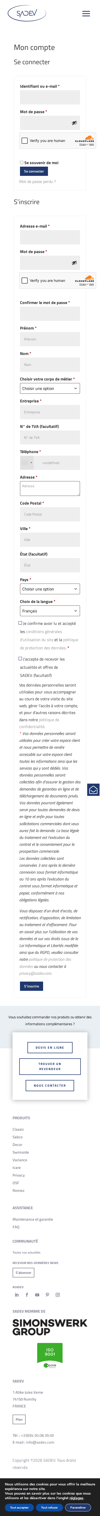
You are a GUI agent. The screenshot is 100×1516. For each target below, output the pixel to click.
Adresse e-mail (44, 226)
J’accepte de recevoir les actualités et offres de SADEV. (42, 667)
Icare (17, 1167)
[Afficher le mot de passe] (74, 123)
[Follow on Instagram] (58, 1295)
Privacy (19, 1175)
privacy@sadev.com (35, 973)
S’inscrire (31, 986)
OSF (16, 1183)
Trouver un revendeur (49, 1066)
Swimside (21, 1152)
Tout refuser (49, 1508)
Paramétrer (78, 1508)
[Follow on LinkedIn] (17, 1295)
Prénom (28, 328)
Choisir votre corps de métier (47, 379)
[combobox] (27, 463)
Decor (17, 1145)
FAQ (16, 1227)
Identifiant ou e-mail (49, 86)
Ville (25, 528)
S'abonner (23, 1272)
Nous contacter (50, 1085)
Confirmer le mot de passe (45, 302)
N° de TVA (39, 426)
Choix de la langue (37, 601)
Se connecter (34, 171)
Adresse (28, 477)
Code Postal (32, 503)
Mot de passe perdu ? (37, 181)
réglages (76, 1498)
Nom (25, 353)
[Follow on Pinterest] (47, 1295)
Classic (18, 1129)
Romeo (18, 1190)
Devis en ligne (50, 1047)
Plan (19, 1419)
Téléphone (30, 452)
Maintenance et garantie (33, 1219)
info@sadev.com (40, 1442)
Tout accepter (19, 1508)
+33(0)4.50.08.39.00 (37, 1435)
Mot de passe (43, 111)
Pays (25, 579)
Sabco (18, 1137)
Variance (20, 1160)
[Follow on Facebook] (27, 1295)
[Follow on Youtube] (37, 1295)
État (33, 554)
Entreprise (31, 401)
